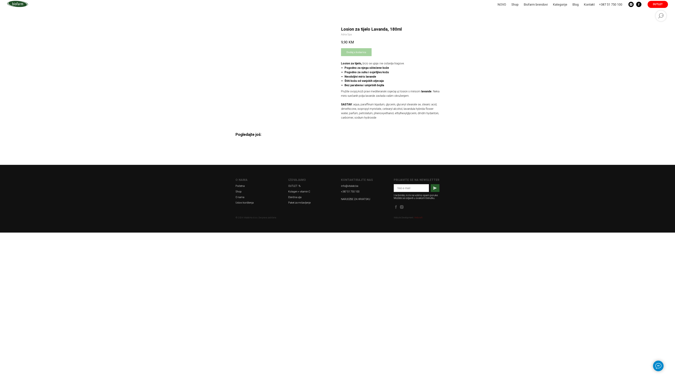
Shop (515, 4)
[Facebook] (638, 4)
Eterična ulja (294, 197)
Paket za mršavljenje (299, 202)
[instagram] (402, 207)
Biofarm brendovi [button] (536, 4)
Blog (576, 4)
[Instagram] (631, 4)
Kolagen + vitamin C (299, 191)
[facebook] (396, 207)
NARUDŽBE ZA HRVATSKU (355, 199)
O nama (240, 197)
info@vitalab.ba (349, 186)
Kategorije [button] (560, 4)
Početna (240, 186)
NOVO (502, 4)
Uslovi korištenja (245, 202)
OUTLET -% (294, 186)
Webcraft (418, 217)
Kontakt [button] (589, 4)
